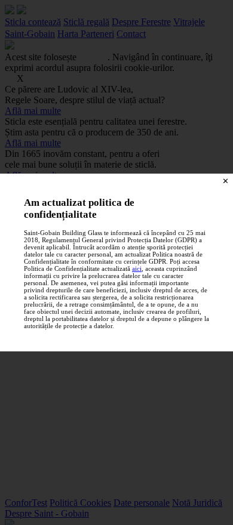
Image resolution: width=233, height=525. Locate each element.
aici (137, 268)
